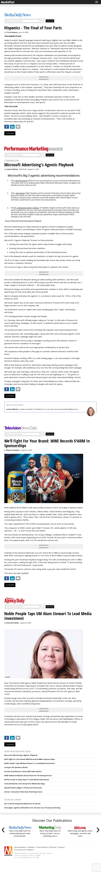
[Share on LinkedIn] (12, 127)
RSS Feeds (53, 847)
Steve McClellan (12, 623)
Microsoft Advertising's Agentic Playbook (20, 755)
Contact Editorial (42, 847)
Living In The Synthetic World (15, 767)
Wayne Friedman (13, 450)
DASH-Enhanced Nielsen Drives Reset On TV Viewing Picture (28, 776)
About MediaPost (20, 847)
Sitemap (61, 847)
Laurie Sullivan (12, 169)
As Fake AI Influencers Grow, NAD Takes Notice (23, 771)
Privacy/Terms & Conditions (24, 850)
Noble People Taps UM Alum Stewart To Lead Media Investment (29, 763)
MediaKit (31, 847)
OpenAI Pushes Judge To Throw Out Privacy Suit (23, 788)
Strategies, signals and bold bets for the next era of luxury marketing (32, 808)
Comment (10, 133)
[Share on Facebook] (6, 127)
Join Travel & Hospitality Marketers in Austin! (22, 804)
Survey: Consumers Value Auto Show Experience (23, 792)
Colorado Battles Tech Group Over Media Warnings (24, 784)
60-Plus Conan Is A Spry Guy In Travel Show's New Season (26, 780)
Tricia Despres (12, 32)
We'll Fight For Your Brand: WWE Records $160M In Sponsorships (29, 759)
